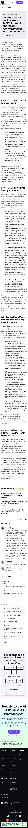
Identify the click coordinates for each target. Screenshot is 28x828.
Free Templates (4, 797)
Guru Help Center (21, 755)
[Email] (4, 36)
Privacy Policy (4, 825)
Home (2, 741)
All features (3, 765)
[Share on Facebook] (12, 36)
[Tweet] (10, 36)
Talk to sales (19, 2)
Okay (24, 824)
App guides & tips (15, 741)
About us (3, 786)
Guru (9, 450)
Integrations (4, 762)
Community (13, 769)
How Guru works (5, 758)
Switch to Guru (4, 794)
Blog (11, 772)
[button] (25, 2)
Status (20, 759)
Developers (13, 765)
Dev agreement (16, 810)
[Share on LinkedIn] (7, 36)
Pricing (2, 755)
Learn (11, 755)
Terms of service (7, 810)
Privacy (22, 810)
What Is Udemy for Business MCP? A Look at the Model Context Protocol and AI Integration (12, 744)
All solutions (3, 769)
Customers (12, 758)
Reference (7, 741)
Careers (3, 782)
